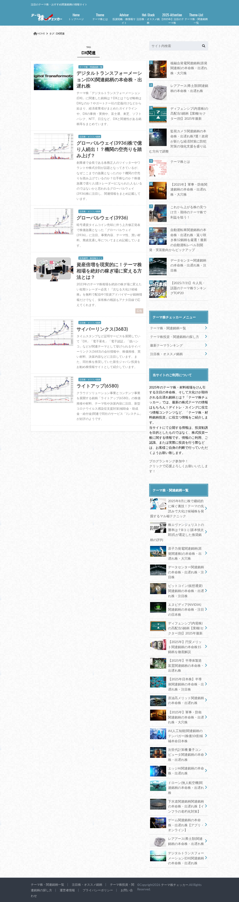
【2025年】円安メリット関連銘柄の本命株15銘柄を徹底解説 (185, 647)
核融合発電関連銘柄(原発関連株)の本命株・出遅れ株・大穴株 (188, 68)
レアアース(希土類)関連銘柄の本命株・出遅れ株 (189, 88)
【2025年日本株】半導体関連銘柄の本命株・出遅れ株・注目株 (186, 684)
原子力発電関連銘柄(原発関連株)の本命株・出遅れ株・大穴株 (185, 553)
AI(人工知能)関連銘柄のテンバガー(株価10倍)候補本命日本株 (185, 736)
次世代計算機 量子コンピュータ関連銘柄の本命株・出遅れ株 (186, 755)
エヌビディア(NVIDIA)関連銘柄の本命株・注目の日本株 (186, 609)
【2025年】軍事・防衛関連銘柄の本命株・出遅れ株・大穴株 (188, 189)
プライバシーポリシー (98, 890)
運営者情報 (67, 890)
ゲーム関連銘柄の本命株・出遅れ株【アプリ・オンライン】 (186, 825)
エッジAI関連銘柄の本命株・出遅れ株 (186, 770)
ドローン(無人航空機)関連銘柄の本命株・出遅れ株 (186, 788)
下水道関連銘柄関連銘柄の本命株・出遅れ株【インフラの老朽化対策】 (186, 806)
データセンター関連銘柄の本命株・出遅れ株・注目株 (188, 265)
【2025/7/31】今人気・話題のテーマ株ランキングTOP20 (188, 288)
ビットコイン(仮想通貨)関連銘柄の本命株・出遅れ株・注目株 (186, 591)
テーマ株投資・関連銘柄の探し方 (174, 337)
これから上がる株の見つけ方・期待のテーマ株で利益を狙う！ (188, 212)
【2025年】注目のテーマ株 (172, 18)
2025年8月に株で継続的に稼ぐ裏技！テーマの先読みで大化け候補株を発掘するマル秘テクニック (177, 508)
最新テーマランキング (166, 345)
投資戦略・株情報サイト (124, 18)
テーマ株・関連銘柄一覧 (196, 18)
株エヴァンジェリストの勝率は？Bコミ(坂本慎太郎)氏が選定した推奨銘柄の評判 (177, 532)
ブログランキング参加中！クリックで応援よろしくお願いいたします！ (178, 466)
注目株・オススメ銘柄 (148, 18)
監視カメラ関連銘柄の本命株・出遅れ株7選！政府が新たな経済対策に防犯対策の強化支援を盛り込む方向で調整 (178, 141)
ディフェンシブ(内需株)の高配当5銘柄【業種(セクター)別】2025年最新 (189, 113)
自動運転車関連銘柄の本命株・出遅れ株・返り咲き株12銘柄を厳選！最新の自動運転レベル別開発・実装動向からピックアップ (178, 240)
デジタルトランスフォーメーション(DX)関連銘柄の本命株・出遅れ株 (186, 858)
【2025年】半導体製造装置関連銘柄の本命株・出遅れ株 (186, 665)
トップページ (76, 16)
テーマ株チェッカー (174, 885)
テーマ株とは (100, 16)
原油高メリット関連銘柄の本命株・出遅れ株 (186, 700)
